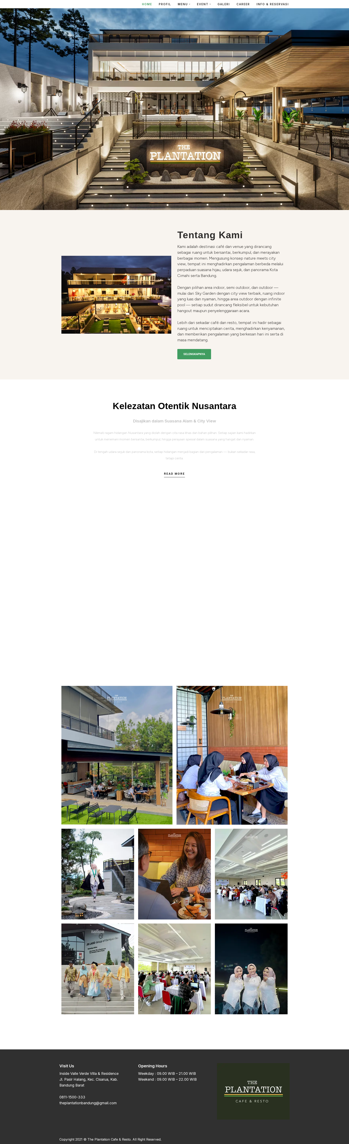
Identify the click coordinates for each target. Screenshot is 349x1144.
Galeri (224, 4)
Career (243, 4)
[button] (189, 4)
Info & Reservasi (272, 4)
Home (147, 4)
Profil (165, 4)
